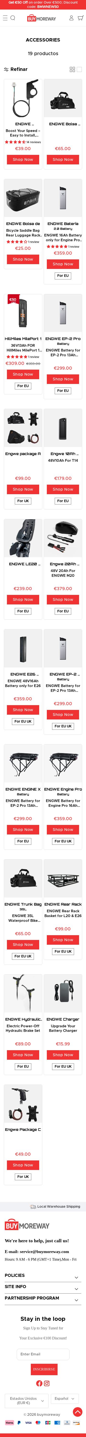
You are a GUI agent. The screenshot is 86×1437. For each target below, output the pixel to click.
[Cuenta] (71, 18)
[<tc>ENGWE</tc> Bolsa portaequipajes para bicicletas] (63, 98)
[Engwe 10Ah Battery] (63, 428)
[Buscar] (13, 18)
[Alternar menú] (5, 18)
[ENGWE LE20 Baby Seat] (23, 538)
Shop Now (23, 160)
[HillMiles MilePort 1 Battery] (23, 313)
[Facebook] (39, 1383)
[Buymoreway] (41, 18)
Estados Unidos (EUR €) (23, 1401)
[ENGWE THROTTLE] (23, 98)
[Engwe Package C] (23, 1104)
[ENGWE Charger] (63, 993)
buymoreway (48, 1414)
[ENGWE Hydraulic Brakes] (23, 993)
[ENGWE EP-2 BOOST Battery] (63, 648)
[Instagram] (46, 1383)
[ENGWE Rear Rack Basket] (63, 878)
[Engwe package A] (23, 428)
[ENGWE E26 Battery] (23, 648)
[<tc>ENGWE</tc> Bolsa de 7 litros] (23, 198)
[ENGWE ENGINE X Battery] (23, 763)
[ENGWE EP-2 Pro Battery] (63, 313)
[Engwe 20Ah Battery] (63, 538)
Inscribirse (44, 1369)
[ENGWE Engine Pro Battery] (63, 763)
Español (61, 1398)
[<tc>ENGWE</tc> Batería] (63, 198)
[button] (16, 142)
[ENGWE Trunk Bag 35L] (23, 878)
